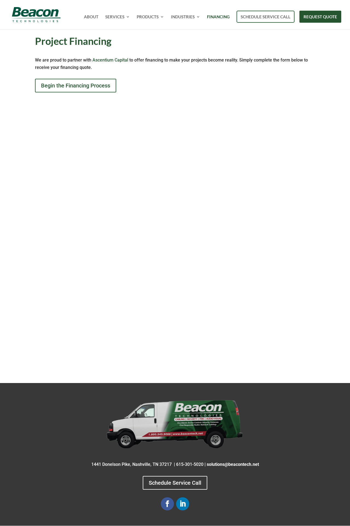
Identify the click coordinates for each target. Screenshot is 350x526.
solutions (215, 464)
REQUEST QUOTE (320, 16)
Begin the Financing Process (75, 85)
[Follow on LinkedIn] (182, 503)
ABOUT (91, 17)
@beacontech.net (241, 464)
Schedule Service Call (175, 483)
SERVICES (114, 17)
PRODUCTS (148, 17)
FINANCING (218, 17)
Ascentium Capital (110, 60)
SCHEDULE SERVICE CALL (265, 16)
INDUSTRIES (183, 17)
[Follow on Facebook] (167, 503)
